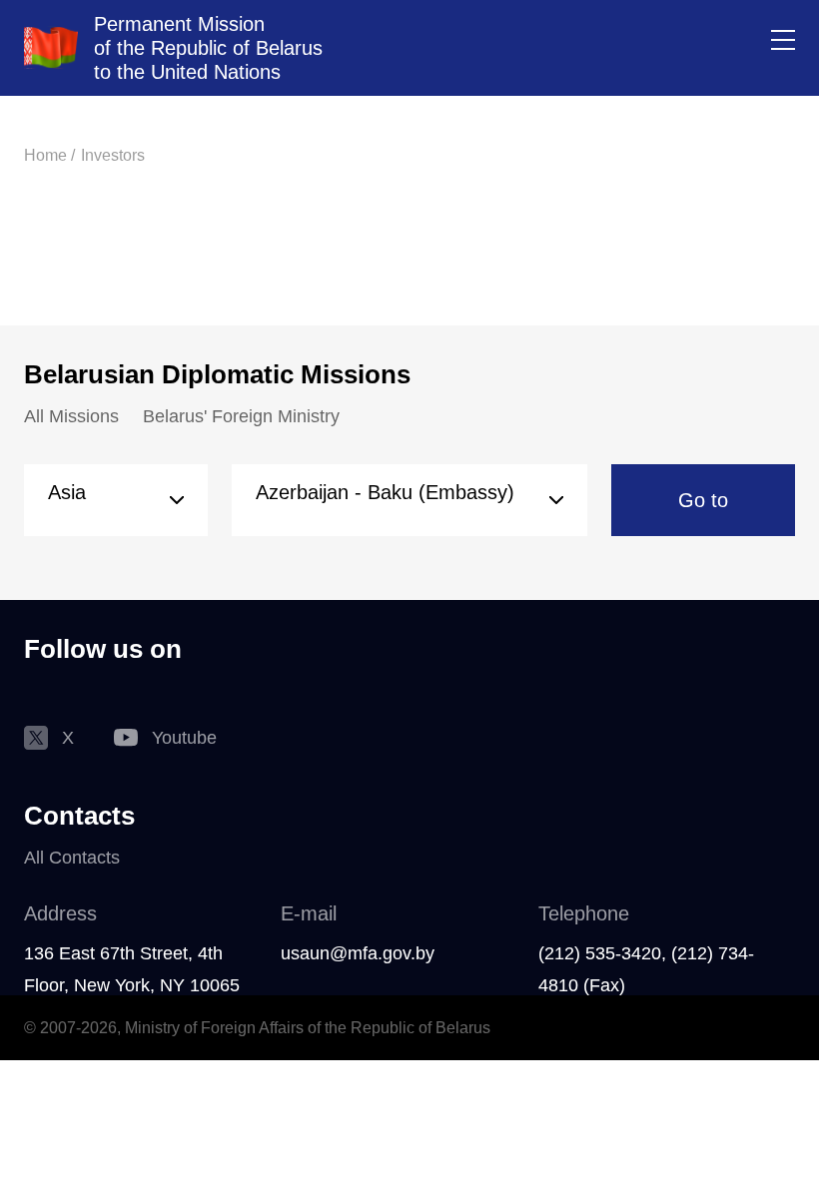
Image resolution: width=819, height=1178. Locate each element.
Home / (49, 155)
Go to (703, 500)
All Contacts (72, 858)
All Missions (71, 416)
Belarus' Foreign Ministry (241, 416)
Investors (113, 155)
